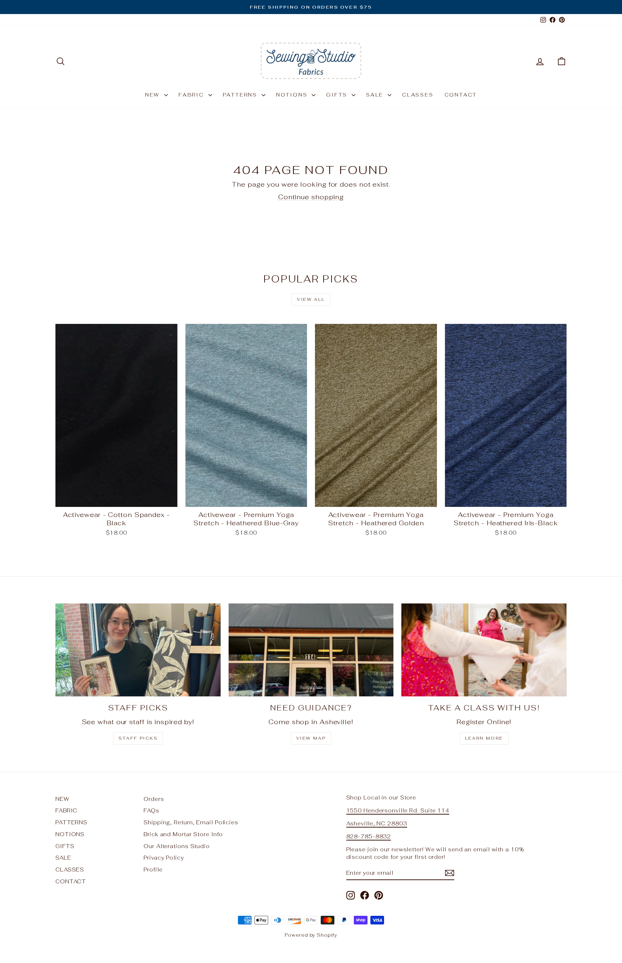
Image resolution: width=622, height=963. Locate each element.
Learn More (484, 738)
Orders (154, 798)
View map (311, 738)
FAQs (151, 810)
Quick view (116, 499)
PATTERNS (241, 95)
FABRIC (193, 95)
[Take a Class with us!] (484, 649)
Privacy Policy (164, 857)
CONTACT (461, 95)
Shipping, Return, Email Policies (191, 822)
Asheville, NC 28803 (376, 823)
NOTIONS (293, 95)
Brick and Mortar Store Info (183, 834)
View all (311, 299)
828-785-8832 (368, 836)
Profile (153, 869)
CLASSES (418, 95)
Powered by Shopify (311, 935)
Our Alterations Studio (177, 846)
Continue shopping (311, 197)
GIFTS (338, 95)
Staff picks (138, 738)
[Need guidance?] (311, 649)
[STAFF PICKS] (138, 649)
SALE (376, 95)
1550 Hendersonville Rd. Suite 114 (398, 810)
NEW (153, 95)
